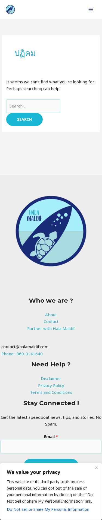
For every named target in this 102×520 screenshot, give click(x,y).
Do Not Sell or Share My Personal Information (48, 509)
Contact (51, 321)
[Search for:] (33, 106)
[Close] (96, 467)
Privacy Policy (51, 385)
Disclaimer (51, 378)
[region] (51, 491)
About (51, 314)
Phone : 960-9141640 (22, 353)
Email (51, 436)
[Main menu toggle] (91, 9)
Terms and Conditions (51, 392)
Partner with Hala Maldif (51, 328)
